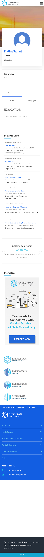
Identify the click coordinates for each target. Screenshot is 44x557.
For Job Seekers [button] (9, 445)
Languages (32, 101)
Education (12, 93)
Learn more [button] (8, 548)
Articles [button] (5, 458)
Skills (12, 101)
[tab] (22, 425)
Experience (32, 93)
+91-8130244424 (15, 471)
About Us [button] (6, 425)
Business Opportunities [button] (12, 438)
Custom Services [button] (9, 451)
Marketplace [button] (7, 432)
